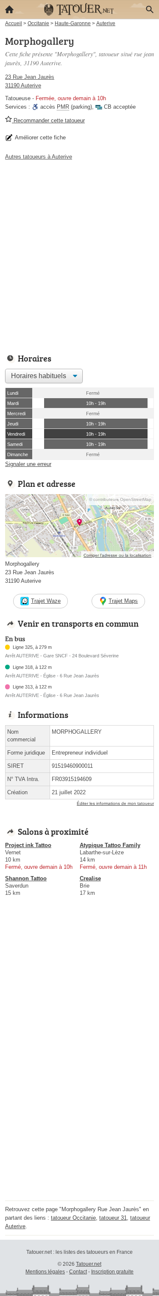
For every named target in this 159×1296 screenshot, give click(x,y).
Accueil (9, 9)
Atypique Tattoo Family (110, 845)
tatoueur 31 (113, 1218)
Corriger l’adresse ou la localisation (117, 555)
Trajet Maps (123, 601)
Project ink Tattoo (28, 845)
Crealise (90, 878)
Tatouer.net (88, 1264)
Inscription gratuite (112, 1272)
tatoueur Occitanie (73, 1218)
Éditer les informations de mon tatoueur (115, 803)
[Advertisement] (79, 255)
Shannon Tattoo (26, 878)
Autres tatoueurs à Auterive (38, 156)
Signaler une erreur (28, 464)
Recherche (149, 9)
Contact (78, 1272)
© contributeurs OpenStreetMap (120, 499)
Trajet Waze (46, 601)
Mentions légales (45, 1272)
